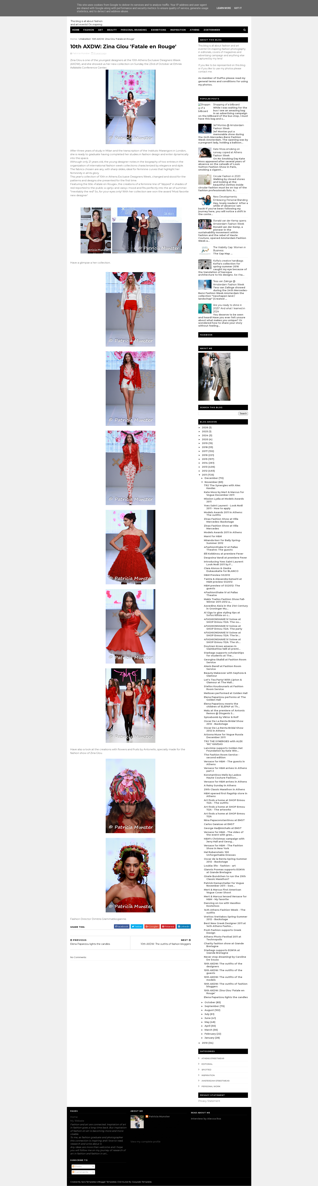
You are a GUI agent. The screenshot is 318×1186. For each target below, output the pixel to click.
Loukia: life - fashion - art (220, 865)
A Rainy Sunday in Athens (220, 785)
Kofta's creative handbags (228, 260)
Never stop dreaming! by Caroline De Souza (225, 958)
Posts (77, 1166)
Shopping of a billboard (226, 104)
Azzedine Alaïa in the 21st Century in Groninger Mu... (226, 607)
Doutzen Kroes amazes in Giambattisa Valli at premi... (222, 647)
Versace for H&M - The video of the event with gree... (223, 833)
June (208, 1018)
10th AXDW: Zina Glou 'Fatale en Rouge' (224, 992)
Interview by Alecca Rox (206, 1118)
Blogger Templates (107, 1182)
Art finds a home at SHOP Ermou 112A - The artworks (224, 808)
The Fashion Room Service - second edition (221, 756)
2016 (205, 455)
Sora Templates (88, 1182)
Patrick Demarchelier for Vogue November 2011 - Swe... (224, 884)
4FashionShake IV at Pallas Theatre (221, 594)
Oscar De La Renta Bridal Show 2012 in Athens (223, 729)
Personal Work (211, 1086)
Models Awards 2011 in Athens (223, 532)
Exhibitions (158, 29)
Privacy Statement (209, 1100)
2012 (205, 470)
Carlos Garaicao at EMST (219, 824)
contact (202, 71)
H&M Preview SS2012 (217, 575)
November (211, 482)
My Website (77, 1120)
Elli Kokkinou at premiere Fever (223, 553)
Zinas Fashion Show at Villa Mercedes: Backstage (221, 520)
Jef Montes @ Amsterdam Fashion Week (228, 127)
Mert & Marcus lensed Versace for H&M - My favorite (225, 898)
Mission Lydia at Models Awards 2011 (224, 500)
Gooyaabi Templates (142, 1182)
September (212, 1006)
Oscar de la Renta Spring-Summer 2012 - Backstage (225, 860)
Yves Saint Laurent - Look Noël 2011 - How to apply (223, 507)
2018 (205, 447)
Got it (238, 8)
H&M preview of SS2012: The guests (222, 587)
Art (100, 29)
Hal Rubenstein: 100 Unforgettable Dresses (220, 853)
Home (75, 29)
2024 (205, 435)
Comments (81, 1172)
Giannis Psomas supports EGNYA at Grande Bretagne (224, 871)
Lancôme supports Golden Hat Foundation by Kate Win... (223, 749)
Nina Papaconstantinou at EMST (224, 820)
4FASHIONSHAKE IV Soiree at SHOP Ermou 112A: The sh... (222, 641)
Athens (194, 29)
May (207, 1022)
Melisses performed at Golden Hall (225, 693)
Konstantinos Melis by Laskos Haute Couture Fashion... (222, 776)
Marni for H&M (213, 536)
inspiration (208, 1075)
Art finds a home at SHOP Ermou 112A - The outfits (224, 802)
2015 (205, 459)
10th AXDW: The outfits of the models (223, 978)
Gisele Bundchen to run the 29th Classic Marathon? (225, 878)
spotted (206, 1069)
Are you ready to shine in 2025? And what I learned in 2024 (229, 308)
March (209, 1029)
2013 (205, 466)
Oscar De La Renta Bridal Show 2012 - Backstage (223, 722)
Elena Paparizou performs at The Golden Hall (225, 698)
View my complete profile (145, 1141)
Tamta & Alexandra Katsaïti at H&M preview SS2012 (223, 580)
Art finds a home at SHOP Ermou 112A (224, 815)
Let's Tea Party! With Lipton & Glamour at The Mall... (223, 681)
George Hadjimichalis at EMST (223, 828)
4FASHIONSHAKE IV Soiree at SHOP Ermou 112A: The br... (222, 634)
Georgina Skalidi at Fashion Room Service (225, 661)
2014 (205, 462)
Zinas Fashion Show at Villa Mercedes (221, 527)
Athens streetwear (213, 1058)
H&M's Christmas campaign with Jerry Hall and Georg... (224, 840)
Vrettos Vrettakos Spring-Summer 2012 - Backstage (225, 918)
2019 (205, 443)
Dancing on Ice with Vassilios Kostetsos (222, 904)
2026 (205, 427)
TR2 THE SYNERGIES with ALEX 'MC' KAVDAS (223, 743)
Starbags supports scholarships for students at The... (224, 654)
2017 (205, 451)
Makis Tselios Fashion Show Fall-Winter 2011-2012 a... (224, 601)
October (210, 1002)
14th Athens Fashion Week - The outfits (224, 911)
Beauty (112, 29)
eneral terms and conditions (218, 81)
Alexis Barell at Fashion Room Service (222, 668)
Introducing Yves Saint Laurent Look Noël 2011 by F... (223, 563)
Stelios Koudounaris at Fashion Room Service (223, 688)
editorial (207, 1064)
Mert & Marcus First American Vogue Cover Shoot (222, 891)
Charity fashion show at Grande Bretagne (224, 945)
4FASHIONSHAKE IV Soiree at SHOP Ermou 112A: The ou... (222, 621)
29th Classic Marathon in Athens (224, 789)
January (210, 1037)
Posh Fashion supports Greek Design (222, 931)
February (210, 1033)
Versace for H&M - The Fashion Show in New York (223, 847)
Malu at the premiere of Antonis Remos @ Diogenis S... (224, 712)
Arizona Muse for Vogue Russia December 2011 (223, 736)
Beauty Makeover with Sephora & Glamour (225, 674)
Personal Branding (134, 29)
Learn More (224, 8)
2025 (205, 431)
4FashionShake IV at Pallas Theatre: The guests (221, 548)
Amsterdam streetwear (216, 1080)
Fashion (88, 29)
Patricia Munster (159, 1116)
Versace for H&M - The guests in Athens (224, 763)
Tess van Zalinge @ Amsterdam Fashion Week (228, 283)
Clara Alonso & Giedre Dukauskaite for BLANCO (221, 570)
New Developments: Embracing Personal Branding (230, 198)
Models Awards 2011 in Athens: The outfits (223, 514)
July (207, 1014)
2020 (205, 439)
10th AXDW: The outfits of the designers (223, 965)
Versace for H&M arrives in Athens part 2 (225, 769)
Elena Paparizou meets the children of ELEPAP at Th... (222, 705)
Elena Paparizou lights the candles (226, 997)
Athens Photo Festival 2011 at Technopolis (222, 938)
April (208, 1025)
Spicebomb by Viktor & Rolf (221, 717)
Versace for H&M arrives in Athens (225, 781)
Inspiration (178, 29)
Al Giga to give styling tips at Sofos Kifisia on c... (222, 614)
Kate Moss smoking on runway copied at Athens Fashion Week (227, 152)
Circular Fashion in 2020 (226, 176)
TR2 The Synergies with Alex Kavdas (222, 487)
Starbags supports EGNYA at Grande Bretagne (222, 952)
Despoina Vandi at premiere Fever (225, 557)
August (209, 1010)
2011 (205, 474)
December (212, 478)
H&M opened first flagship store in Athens (225, 795)
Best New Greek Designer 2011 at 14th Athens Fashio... (225, 925)
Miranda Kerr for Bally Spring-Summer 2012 (222, 542)
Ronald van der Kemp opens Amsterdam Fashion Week (229, 222)
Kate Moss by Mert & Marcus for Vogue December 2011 (224, 493)
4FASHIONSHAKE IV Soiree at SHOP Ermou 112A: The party (223, 627)
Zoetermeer (212, 29)
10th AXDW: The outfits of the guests (223, 972)
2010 (205, 1042)
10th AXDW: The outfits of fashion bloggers (225, 985)
